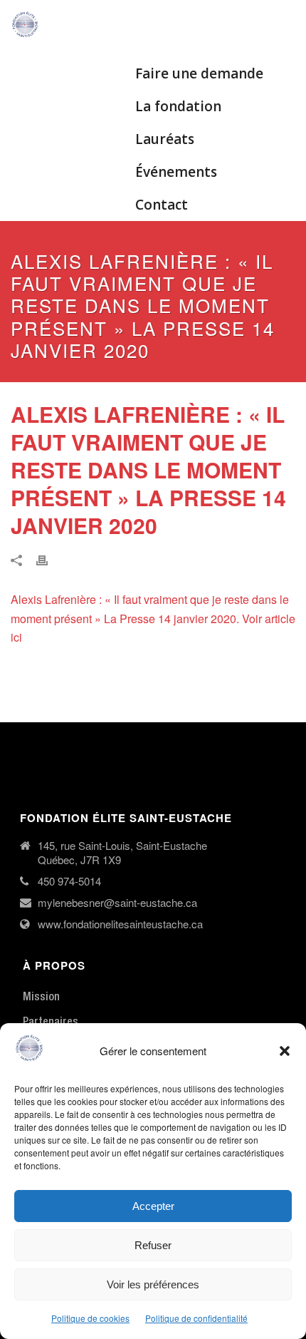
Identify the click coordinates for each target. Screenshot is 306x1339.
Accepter (153, 1206)
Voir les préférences (153, 1284)
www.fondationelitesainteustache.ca (120, 924)
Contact (161, 204)
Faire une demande (199, 73)
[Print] (49, 559)
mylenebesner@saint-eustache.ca (117, 902)
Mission (41, 997)
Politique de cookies (90, 1318)
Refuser (153, 1245)
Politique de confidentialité (196, 1318)
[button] (285, 1051)
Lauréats (164, 139)
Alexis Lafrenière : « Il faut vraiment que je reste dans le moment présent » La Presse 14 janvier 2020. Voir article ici (153, 618)
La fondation (178, 106)
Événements (176, 172)
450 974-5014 (69, 881)
